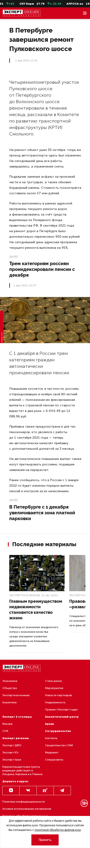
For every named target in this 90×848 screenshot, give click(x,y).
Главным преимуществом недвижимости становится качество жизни (35, 609)
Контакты (51, 738)
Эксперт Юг (10, 752)
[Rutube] (45, 790)
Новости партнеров (58, 695)
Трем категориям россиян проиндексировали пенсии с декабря (42, 269)
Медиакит (51, 752)
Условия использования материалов (26, 808)
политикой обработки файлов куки (58, 830)
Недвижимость (55, 702)
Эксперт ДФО (11, 745)
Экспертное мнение (24, 595)
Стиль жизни (53, 681)
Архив (49, 723)
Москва (7, 723)
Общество (9, 688)
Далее (13, 256)
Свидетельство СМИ (59, 745)
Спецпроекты (54, 759)
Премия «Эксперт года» (61, 709)
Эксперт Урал (11, 759)
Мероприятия (54, 688)
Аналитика (9, 702)
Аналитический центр (62, 716)
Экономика (9, 681)
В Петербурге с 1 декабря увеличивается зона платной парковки (42, 512)
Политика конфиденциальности (23, 801)
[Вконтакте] (28, 790)
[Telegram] (62, 790)
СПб (5, 731)
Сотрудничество (58, 731)
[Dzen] (11, 790)
